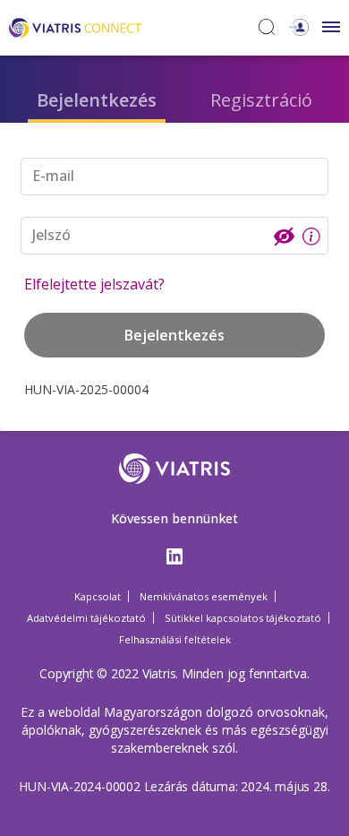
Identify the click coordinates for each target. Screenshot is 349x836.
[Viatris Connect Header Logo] (75, 26)
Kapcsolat (97, 596)
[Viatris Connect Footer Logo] (175, 473)
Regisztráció (261, 100)
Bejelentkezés (97, 100)
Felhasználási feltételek (175, 639)
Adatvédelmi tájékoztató (86, 618)
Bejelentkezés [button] (174, 335)
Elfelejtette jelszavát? (94, 284)
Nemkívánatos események (204, 596)
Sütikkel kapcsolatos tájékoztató (243, 618)
